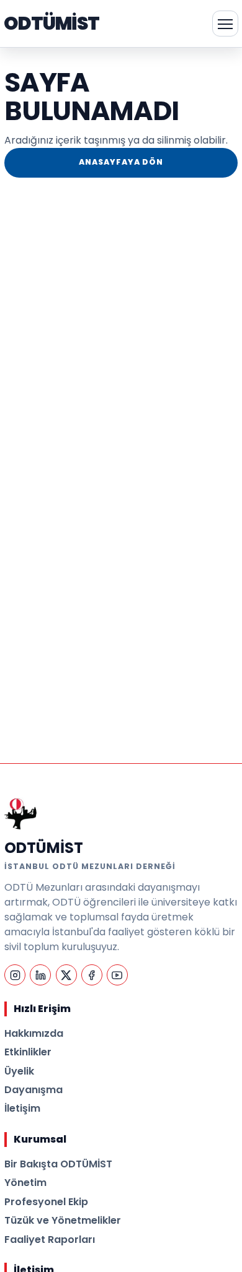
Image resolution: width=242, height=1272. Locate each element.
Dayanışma (33, 1090)
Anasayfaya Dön (121, 162)
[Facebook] (91, 974)
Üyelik (19, 1071)
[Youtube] (117, 974)
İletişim (22, 1108)
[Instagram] (14, 974)
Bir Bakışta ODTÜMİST (58, 1164)
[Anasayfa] (20, 813)
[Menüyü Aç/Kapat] (225, 24)
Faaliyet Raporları (49, 1239)
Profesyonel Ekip (46, 1202)
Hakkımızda (33, 1033)
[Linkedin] (40, 974)
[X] (66, 974)
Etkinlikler (28, 1052)
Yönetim (25, 1182)
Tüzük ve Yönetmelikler (62, 1220)
